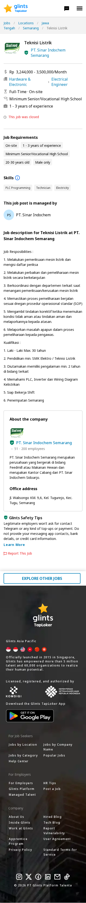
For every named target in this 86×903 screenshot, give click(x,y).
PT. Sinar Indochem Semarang (48, 52)
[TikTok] (66, 876)
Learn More (14, 544)
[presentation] (16, 8)
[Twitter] (28, 876)
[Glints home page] (16, 8)
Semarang (31, 28)
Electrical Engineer (59, 82)
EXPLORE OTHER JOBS (42, 578)
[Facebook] (38, 876)
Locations (26, 23)
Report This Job (20, 553)
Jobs (7, 23)
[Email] (57, 876)
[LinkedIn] (47, 876)
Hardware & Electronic (20, 82)
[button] (67, 8)
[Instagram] (19, 876)
